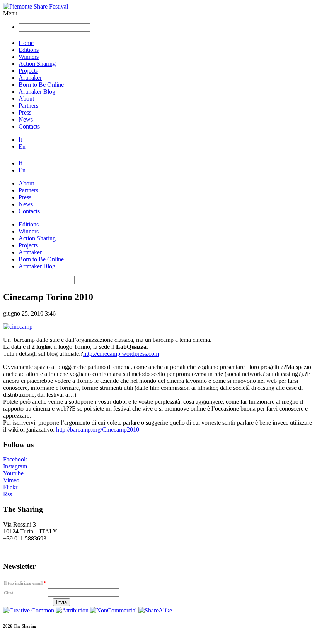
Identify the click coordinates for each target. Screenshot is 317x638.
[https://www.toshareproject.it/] (17, 326)
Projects (28, 70)
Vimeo (11, 480)
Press (25, 112)
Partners (28, 105)
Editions (29, 49)
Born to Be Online (41, 84)
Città (9, 592)
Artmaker (30, 77)
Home (26, 42)
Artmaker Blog (37, 91)
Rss (7, 494)
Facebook (15, 459)
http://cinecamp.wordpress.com (121, 353)
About (26, 98)
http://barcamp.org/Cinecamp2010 (97, 429)
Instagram (15, 466)
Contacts (29, 126)
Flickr (10, 487)
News (26, 119)
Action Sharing (37, 63)
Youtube (13, 473)
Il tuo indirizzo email (25, 583)
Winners (29, 56)
